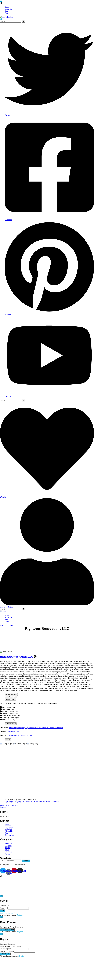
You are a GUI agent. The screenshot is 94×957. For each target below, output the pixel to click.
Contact (7, 13)
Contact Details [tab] (11, 724)
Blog (6, 11)
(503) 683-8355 (13, 732)
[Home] (3, 611)
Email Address (5, 946)
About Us (8, 9)
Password (3, 908)
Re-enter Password (7, 951)
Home (7, 7)
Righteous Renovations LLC (16, 656)
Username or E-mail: (7, 927)
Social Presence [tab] (11, 697)
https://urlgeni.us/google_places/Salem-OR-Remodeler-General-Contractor (36, 728)
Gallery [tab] (8, 739)
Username (3, 906)
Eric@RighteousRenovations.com (19, 735)
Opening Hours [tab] (10, 699)
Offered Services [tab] (11, 694)
